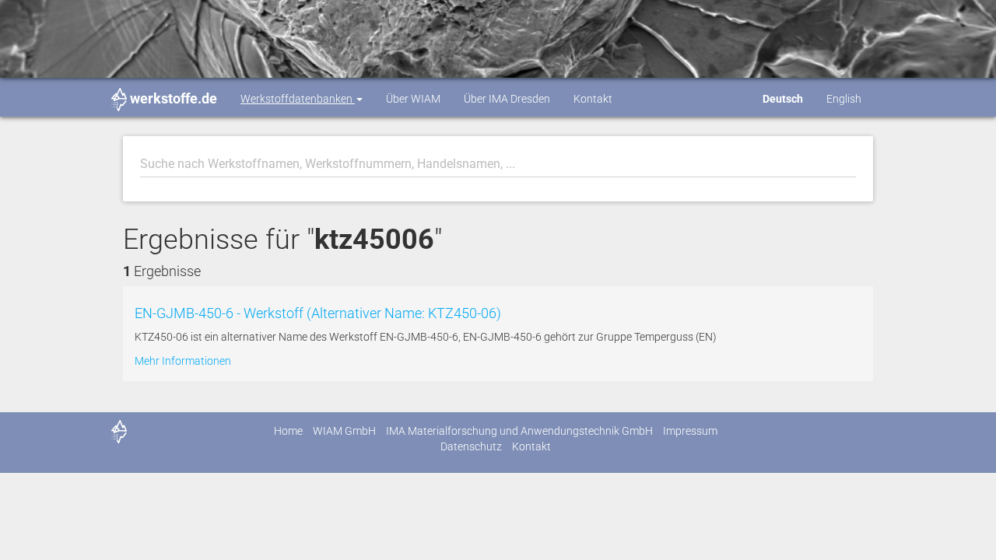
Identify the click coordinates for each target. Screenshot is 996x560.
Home (288, 431)
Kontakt (592, 99)
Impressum (690, 431)
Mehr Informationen (183, 361)
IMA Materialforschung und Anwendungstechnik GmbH (519, 431)
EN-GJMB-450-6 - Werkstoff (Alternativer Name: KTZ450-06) (318, 313)
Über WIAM (413, 99)
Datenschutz (471, 446)
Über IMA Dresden (507, 99)
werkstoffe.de (173, 98)
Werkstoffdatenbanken (297, 99)
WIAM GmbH (344, 431)
